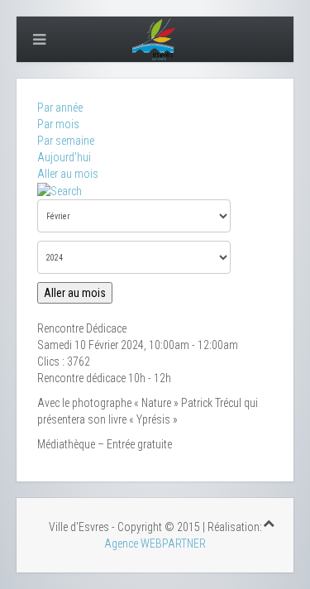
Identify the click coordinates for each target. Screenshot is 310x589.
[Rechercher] (59, 190)
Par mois (58, 124)
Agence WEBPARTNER (155, 543)
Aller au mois (67, 173)
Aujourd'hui (64, 157)
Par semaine (65, 140)
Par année (60, 107)
